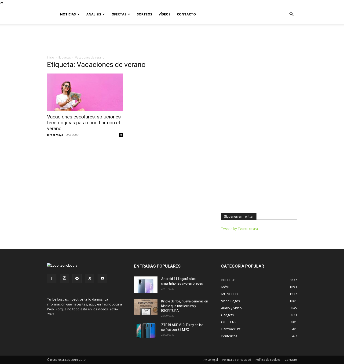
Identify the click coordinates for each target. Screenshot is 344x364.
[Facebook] (51, 278)
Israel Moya (55, 134)
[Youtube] (102, 278)
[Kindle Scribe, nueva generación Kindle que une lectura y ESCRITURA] (145, 307)
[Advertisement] (172, 39)
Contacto (291, 360)
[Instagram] (64, 278)
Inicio (50, 57)
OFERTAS (119, 14)
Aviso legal (211, 360)
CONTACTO (186, 14)
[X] (89, 278)
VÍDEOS (164, 14)
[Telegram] (77, 278)
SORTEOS (144, 14)
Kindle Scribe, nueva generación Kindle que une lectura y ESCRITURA (184, 306)
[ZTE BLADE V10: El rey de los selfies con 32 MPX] (145, 331)
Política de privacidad (236, 360)
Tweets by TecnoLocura (239, 228)
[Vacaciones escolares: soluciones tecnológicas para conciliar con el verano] (85, 92)
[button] (291, 14)
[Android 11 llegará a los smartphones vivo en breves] (145, 284)
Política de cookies (268, 360)
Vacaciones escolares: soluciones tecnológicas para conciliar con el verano (84, 122)
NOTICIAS (68, 14)
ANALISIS (93, 14)
